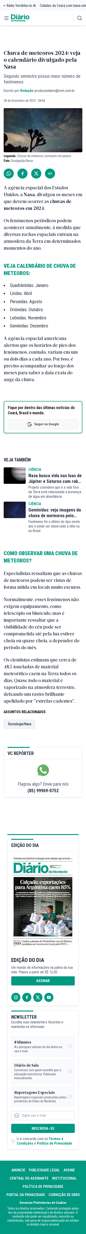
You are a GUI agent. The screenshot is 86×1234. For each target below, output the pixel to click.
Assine (69, 1170)
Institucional (64, 1178)
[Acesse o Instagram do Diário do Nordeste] (15, 997)
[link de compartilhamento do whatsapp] (9, 174)
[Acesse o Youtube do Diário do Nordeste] (48, 997)
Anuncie (18, 1170)
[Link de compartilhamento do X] (36, 174)
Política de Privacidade (54, 1143)
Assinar (43, 981)
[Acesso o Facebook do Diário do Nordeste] (26, 997)
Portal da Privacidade (25, 1195)
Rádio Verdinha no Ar (21, 5)
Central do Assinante (29, 1178)
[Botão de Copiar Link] (50, 173)
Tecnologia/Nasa (19, 724)
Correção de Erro (64, 1195)
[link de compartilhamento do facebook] (22, 174)
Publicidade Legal (44, 1170)
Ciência (34, 469)
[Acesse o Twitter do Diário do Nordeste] (37, 997)
